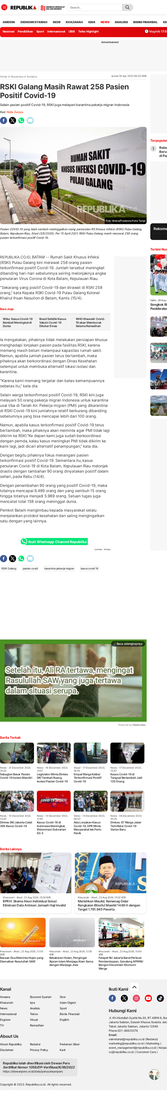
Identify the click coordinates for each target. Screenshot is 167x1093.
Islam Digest (68, 1002)
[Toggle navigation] (4, 7)
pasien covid (30, 568)
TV (2, 1025)
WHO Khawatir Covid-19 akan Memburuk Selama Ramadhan (90, 322)
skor (56, 22)
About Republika (11, 1044)
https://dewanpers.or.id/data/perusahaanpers (33, 1071)
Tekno (34, 1014)
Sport (40, 31)
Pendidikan (25, 31)
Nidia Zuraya (15, 112)
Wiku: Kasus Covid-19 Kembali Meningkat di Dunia (18, 322)
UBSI (72, 31)
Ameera (5, 997)
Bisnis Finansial (145, 22)
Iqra (32, 1002)
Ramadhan (37, 1025)
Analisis (35, 1008)
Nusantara (17, 76)
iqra (91, 22)
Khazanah (6, 1002)
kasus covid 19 (89, 568)
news (105, 22)
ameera (9, 22)
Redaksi (35, 1044)
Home (3, 76)
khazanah (74, 22)
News (4, 1008)
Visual (34, 1019)
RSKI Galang (8, 568)
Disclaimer (6, 1050)
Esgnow (5, 1019)
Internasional (56, 31)
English (64, 1019)
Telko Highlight (88, 31)
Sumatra (32, 76)
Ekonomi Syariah (34, 22)
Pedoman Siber (69, 1044)
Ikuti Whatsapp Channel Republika (57, 542)
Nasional (8, 31)
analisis (121, 22)
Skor (63, 997)
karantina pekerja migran (59, 568)
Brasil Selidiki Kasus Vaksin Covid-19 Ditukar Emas (52, 322)
